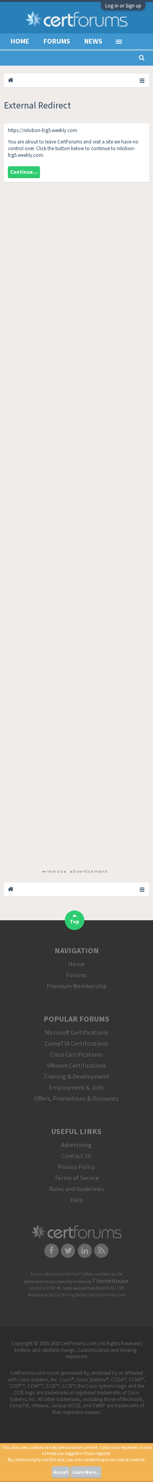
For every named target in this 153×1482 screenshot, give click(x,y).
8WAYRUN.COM (110, 1288)
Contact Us (76, 1156)
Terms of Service (77, 1178)
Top (74, 921)
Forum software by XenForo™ (57, 1274)
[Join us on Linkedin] (84, 1250)
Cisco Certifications (76, 1054)
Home (20, 41)
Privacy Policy (76, 1167)
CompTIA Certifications (76, 1043)
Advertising (76, 1145)
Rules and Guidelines (76, 1189)
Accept (60, 1472)
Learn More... (86, 1472)
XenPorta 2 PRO (43, 1288)
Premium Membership (77, 986)
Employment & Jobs (76, 1087)
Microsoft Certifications (76, 1032)
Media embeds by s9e (103, 1274)
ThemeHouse (110, 1281)
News (93, 41)
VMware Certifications (76, 1065)
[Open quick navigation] (142, 80)
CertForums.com (110, 1295)
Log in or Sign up (123, 5)
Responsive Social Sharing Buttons (58, 1295)
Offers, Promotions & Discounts (76, 1098)
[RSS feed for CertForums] (101, 1250)
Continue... (24, 172)
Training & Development (76, 1076)
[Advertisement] (74, 528)
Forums (57, 41)
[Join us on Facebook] (51, 1250)
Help (76, 1200)
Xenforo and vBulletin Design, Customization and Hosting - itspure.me (76, 1353)
